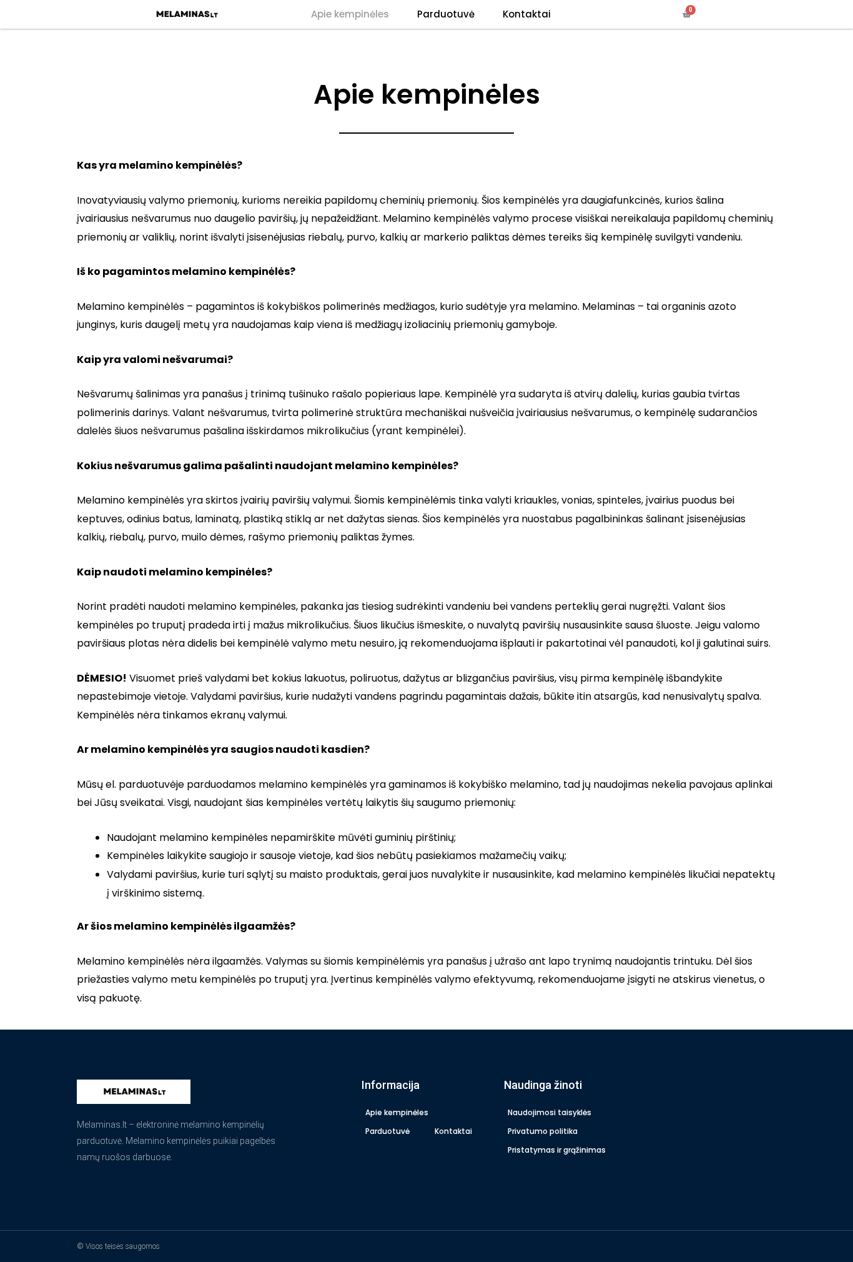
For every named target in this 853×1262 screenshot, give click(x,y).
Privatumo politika (543, 1131)
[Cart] (686, 14)
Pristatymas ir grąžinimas (557, 1150)
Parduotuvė (446, 14)
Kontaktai (527, 14)
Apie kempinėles (350, 14)
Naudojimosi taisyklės (549, 1112)
